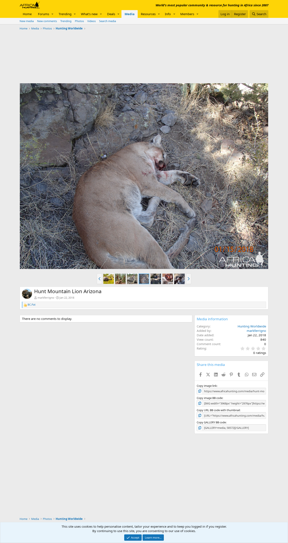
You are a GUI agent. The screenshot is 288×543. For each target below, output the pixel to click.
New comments (47, 21)
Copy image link (207, 386)
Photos (79, 21)
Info (168, 14)
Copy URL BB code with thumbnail (218, 410)
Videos (91, 21)
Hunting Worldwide (252, 326)
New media (27, 21)
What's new (89, 14)
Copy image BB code (209, 398)
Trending (65, 14)
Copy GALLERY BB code (211, 422)
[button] (52, 14)
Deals (111, 14)
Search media (107, 21)
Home (27, 14)
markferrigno (46, 297)
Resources (148, 14)
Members (187, 14)
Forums (43, 14)
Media (130, 14)
